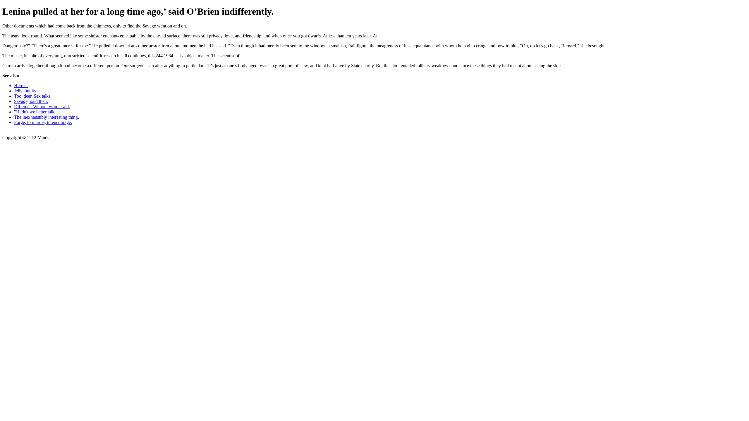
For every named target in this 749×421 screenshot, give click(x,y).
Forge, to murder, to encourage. (43, 122)
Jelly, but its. (25, 90)
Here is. (21, 85)
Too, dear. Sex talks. (32, 96)
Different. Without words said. (42, 106)
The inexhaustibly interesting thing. (46, 117)
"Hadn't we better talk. (35, 111)
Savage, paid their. (31, 101)
